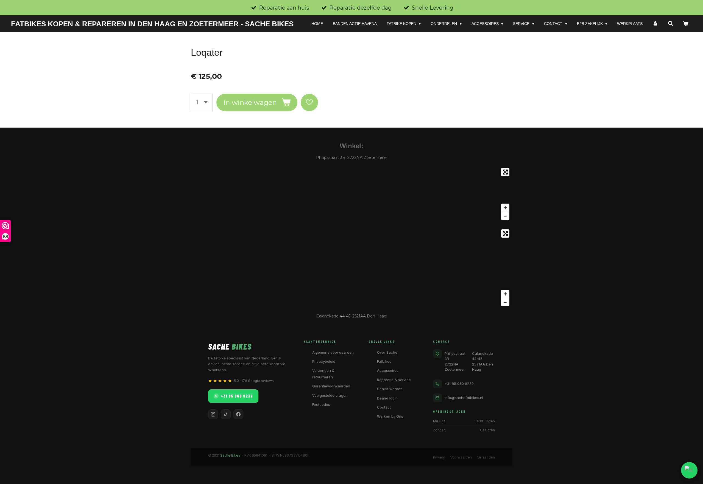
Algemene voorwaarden (333, 352)
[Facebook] (238, 414)
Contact (384, 407)
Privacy (439, 457)
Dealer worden (390, 389)
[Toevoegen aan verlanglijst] (309, 102)
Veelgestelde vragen (330, 395)
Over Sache (387, 352)
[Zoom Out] (505, 216)
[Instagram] (213, 414)
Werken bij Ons (390, 416)
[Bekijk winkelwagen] (685, 23)
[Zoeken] (670, 23)
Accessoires (387, 370)
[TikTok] (226, 414)
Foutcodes (321, 404)
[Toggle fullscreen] (505, 172)
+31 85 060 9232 (237, 395)
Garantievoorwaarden (331, 386)
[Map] (351, 194)
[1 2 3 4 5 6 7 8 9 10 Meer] (202, 102)
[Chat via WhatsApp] (689, 470)
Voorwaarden (461, 457)
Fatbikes (384, 361)
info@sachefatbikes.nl (464, 397)
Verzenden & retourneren (323, 373)
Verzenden (486, 457)
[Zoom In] (505, 208)
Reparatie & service (394, 380)
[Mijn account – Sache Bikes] (655, 23)
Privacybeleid (323, 361)
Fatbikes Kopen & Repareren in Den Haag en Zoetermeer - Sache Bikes (152, 24)
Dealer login (387, 398)
